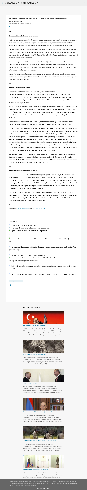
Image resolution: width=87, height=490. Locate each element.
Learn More (41, 488)
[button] (10, 27)
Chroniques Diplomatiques (21, 2)
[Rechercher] (41, 3)
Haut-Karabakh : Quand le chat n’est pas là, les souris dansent (40, 440)
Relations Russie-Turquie (30, 383)
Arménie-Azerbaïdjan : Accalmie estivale (34, 354)
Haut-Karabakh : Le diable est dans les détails (35, 469)
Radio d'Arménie (23, 209)
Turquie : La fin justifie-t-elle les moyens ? (34, 325)
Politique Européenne (16, 280)
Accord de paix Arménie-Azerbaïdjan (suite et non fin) (38, 412)
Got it (49, 488)
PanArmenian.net (39, 209)
